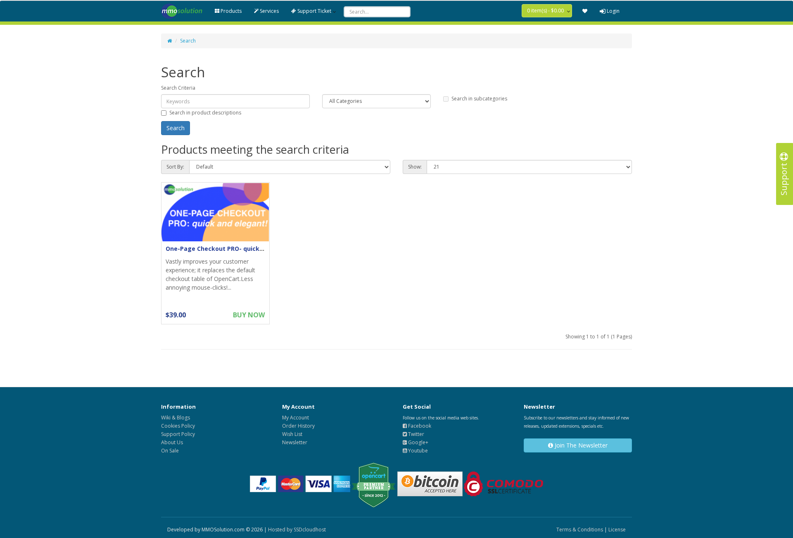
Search (188, 40)
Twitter (415, 434)
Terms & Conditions (579, 529)
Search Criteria (178, 87)
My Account (295, 417)
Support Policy (178, 434)
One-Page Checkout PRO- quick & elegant (228, 248)
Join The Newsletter (580, 445)
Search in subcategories (479, 98)
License (617, 529)
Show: (415, 166)
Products (230, 10)
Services (269, 10)
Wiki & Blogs (175, 417)
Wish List (292, 434)
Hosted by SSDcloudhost (297, 529)
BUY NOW (249, 314)
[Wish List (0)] (585, 11)
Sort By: (175, 166)
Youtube (417, 450)
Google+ (417, 442)
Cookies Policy (178, 425)
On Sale (170, 450)
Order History (298, 425)
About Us (172, 442)
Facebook (419, 425)
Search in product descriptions (205, 112)
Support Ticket (313, 10)
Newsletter (294, 442)
